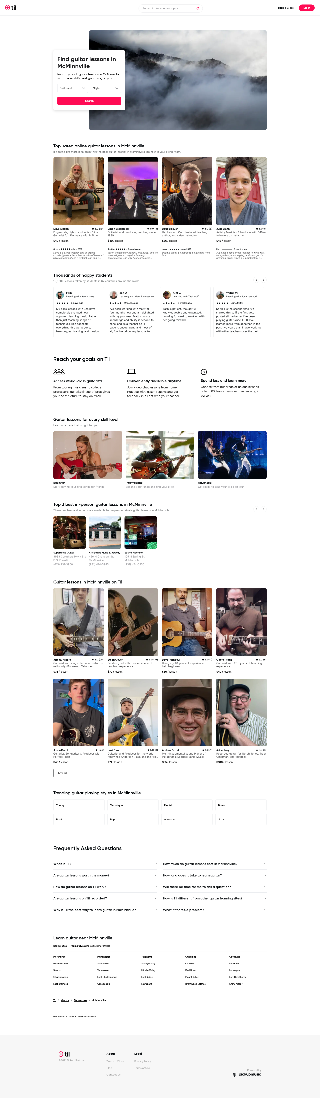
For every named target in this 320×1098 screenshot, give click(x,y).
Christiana (190, 956)
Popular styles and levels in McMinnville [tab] (90, 946)
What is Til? (62, 864)
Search (89, 100)
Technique (116, 805)
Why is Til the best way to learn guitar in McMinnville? (94, 910)
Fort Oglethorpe (237, 977)
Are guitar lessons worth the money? (81, 875)
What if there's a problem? (183, 910)
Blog (109, 1068)
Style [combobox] (96, 88)
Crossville (190, 963)
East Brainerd (60, 984)
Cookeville (234, 956)
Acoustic (169, 819)
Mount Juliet (191, 977)
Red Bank (190, 970)
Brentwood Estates (195, 984)
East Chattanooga (107, 977)
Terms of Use (142, 1068)
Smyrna (57, 970)
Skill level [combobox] (66, 88)
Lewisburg (146, 984)
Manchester (103, 956)
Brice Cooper (78, 1016)
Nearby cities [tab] (59, 946)
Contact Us (113, 1074)
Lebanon (234, 963)
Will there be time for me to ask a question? (197, 887)
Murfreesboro (60, 963)
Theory (60, 805)
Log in (307, 7)
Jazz (221, 819)
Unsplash (91, 1016)
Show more (235, 984)
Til (54, 1000)
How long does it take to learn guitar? (192, 875)
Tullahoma (146, 956)
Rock (59, 819)
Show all (62, 773)
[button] (198, 8)
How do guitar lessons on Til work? (79, 887)
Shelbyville (102, 963)
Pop (112, 819)
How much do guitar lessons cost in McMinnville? (200, 864)
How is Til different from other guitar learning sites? (202, 898)
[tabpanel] (160, 970)
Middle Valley (148, 970)
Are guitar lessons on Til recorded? (80, 898)
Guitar (65, 1000)
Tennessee (102, 970)
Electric (168, 805)
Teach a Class (285, 7)
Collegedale (103, 984)
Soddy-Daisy (148, 963)
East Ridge (147, 977)
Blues (221, 805)
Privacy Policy (142, 1061)
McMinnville (59, 956)
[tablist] (160, 948)
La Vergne (234, 970)
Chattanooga (60, 977)
